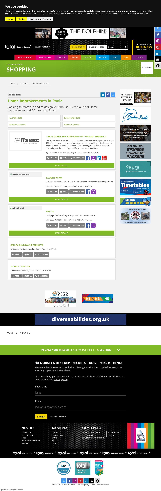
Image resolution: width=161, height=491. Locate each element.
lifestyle (61, 57)
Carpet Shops (15, 118)
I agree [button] (10, 19)
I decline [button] (21, 19)
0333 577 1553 (78, 191)
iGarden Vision (54, 177)
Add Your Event (114, 433)
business (102, 57)
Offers (54, 443)
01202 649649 (43, 254)
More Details (61, 165)
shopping (88, 57)
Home (13, 84)
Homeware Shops (17, 124)
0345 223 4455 (78, 158)
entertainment (45, 57)
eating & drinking (25, 57)
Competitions (57, 435)
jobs (126, 57)
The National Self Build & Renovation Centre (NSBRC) (75, 136)
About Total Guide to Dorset (63, 484)
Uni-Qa (50, 211)
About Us (25, 443)
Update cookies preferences (11, 489)
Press (24, 438)
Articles (55, 440)
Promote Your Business (91, 433)
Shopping (24, 84)
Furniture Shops (72, 118)
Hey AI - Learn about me (31, 440)
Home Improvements (40, 84)
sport (115, 57)
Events (54, 438)
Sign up (55, 433)
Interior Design (71, 124)
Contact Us (26, 433)
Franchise (112, 435)
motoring (139, 57)
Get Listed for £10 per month (93, 438)
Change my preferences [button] (40, 19)
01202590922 (43, 276)
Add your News (88, 435)
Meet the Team (27, 435)
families (75, 57)
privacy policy (83, 484)
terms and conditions (100, 484)
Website (53, 158)
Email (65, 158)
